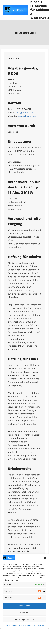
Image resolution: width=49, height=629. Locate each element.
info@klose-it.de (25, 112)
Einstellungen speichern (24, 619)
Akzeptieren (24, 606)
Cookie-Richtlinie (11, 625)
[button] (45, 558)
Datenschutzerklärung (27, 625)
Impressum (40, 625)
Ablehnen (24, 612)
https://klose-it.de (27, 116)
